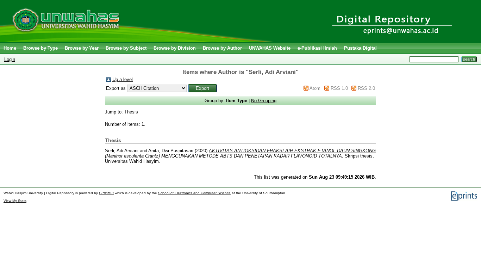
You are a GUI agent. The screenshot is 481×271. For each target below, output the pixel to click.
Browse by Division (175, 48)
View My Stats (15, 201)
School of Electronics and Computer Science (194, 193)
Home (10, 48)
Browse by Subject (126, 48)
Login (9, 59)
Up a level (122, 79)
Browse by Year (82, 48)
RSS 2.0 (366, 88)
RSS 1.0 (339, 88)
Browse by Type (40, 48)
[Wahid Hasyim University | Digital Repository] (138, 40)
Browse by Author (222, 48)
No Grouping (263, 100)
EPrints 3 (106, 193)
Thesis (131, 112)
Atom (315, 88)
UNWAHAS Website (270, 48)
